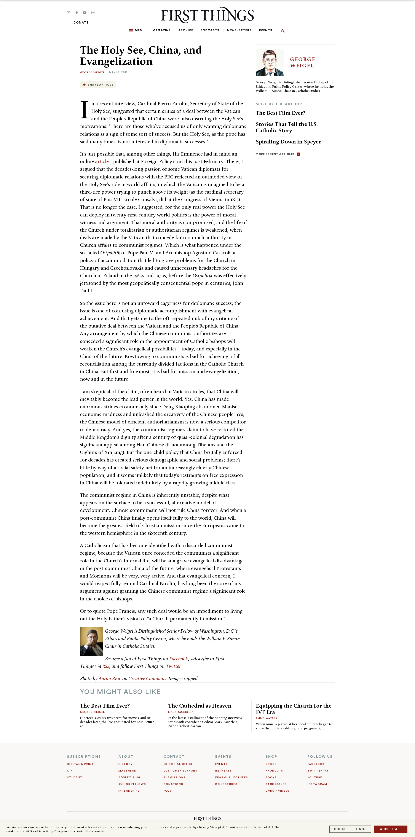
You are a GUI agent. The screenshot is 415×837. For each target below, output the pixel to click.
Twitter (173, 666)
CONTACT (174, 756)
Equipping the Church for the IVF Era (294, 708)
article (102, 161)
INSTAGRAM (317, 784)
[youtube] (84, 12)
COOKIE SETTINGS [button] (350, 829)
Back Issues (276, 784)
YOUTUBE (315, 777)
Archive (185, 30)
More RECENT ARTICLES (275, 154)
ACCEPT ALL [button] (391, 829)
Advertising (129, 777)
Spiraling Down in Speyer (288, 141)
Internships (129, 790)
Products (274, 770)
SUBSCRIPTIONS (84, 756)
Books (271, 777)
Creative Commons (147, 678)
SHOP (271, 756)
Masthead (127, 770)
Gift (71, 770)
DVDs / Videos (278, 790)
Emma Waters (266, 718)
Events (265, 30)
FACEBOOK (316, 764)
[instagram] (93, 12)
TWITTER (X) (318, 770)
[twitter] (68, 12)
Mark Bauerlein (181, 711)
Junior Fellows (132, 784)
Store (271, 764)
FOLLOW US (320, 756)
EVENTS (223, 756)
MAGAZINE (161, 30)
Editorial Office (178, 764)
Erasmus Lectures (231, 777)
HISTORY (125, 764)
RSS (105, 666)
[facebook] (76, 12)
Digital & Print (80, 764)
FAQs (168, 790)
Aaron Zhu (109, 678)
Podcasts (210, 30)
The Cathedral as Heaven (199, 705)
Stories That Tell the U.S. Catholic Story (287, 127)
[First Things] (207, 15)
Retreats (223, 770)
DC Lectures (226, 784)
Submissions (175, 777)
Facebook (178, 659)
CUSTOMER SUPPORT (181, 770)
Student (74, 777)
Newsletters (239, 30)
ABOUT (125, 756)
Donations (173, 784)
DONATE (81, 22)
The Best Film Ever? (280, 112)
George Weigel (92, 72)
